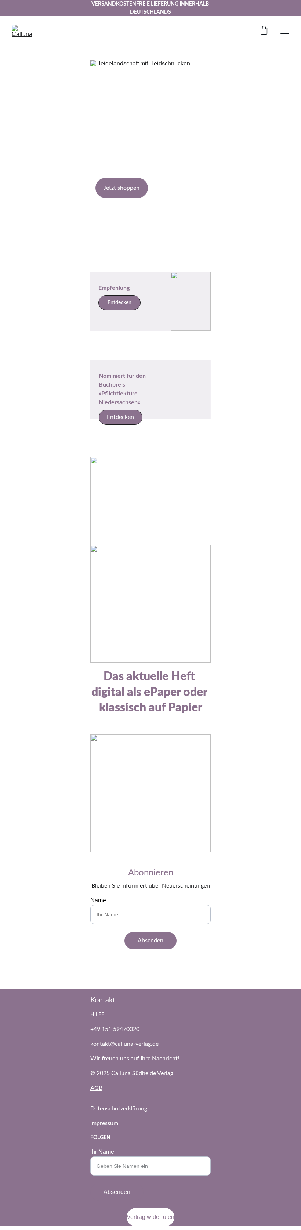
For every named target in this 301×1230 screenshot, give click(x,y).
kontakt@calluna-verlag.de (124, 1044)
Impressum (104, 1123)
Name (98, 900)
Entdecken (120, 417)
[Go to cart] (264, 30)
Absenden (150, 940)
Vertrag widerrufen (150, 1217)
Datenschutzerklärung (118, 1109)
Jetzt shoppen (121, 188)
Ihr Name (102, 1152)
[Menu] (284, 31)
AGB (96, 1088)
